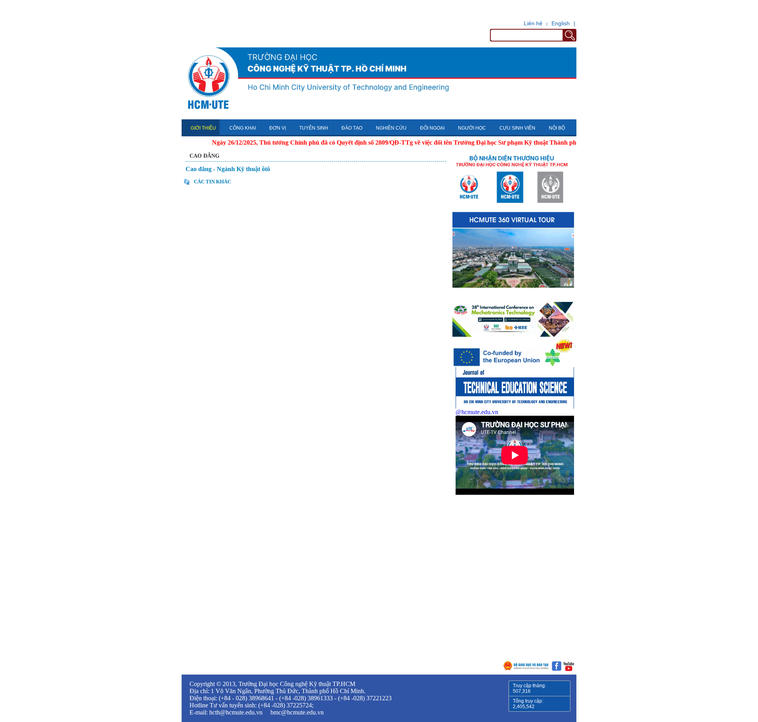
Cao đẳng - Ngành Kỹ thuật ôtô (228, 169)
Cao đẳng (205, 156)
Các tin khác (212, 182)
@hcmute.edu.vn (477, 412)
